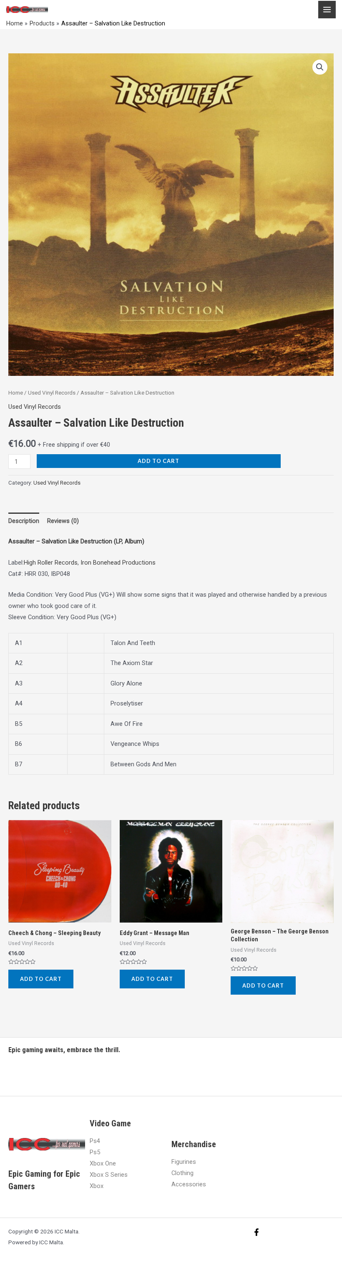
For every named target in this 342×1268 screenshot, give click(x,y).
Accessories (188, 1184)
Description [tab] (23, 521)
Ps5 (95, 1152)
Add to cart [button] (41, 978)
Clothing (182, 1173)
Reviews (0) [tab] (63, 521)
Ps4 (95, 1141)
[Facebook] (256, 1232)
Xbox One (103, 1163)
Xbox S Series (109, 1174)
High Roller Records (51, 562)
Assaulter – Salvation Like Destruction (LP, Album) (76, 541)
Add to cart (158, 461)
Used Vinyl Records (51, 393)
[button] (319, 67)
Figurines (183, 1161)
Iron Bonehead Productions (118, 562)
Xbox (96, 1186)
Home (15, 393)
